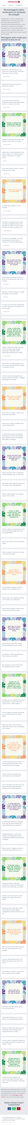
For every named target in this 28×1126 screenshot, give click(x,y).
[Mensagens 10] (14, 2)
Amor (4, 5)
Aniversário (19, 5)
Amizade (11, 5)
